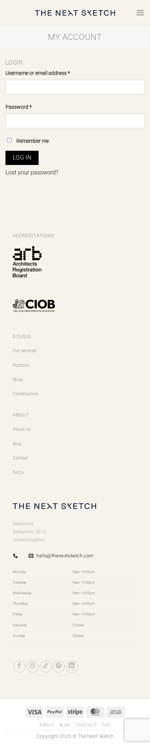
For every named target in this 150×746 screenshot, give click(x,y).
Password (28, 107)
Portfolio (21, 365)
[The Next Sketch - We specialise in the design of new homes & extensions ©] (75, 13)
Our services (24, 350)
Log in (22, 157)
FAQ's (18, 472)
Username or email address (47, 73)
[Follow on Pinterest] (59, 667)
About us (22, 429)
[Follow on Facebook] (19, 667)
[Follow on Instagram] (33, 667)
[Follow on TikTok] (46, 667)
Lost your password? (31, 172)
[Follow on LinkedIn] (72, 667)
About (46, 725)
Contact (20, 458)
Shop (18, 379)
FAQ (106, 725)
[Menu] (140, 13)
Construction (25, 393)
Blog (17, 443)
